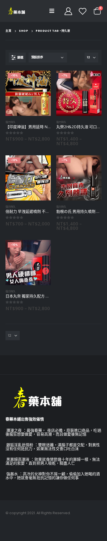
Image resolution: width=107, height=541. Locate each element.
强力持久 (10, 122)
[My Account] (68, 11)
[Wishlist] (82, 11)
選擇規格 (42, 80)
